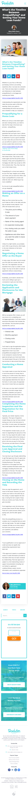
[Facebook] (9, 770)
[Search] (25, 615)
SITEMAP (6, 780)
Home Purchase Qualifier (14, 757)
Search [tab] (5, 609)
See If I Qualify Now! (14, 684)
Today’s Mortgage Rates (14, 761)
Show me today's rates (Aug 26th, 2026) (11, 573)
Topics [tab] (14, 609)
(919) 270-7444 (14, 588)
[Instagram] (12, 770)
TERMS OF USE (12, 780)
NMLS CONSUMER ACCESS (21, 782)
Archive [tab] (22, 609)
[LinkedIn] (15, 770)
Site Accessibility (14, 763)
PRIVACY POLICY (20, 780)
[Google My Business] (19, 770)
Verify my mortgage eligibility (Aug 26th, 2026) (12, 98)
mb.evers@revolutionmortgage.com (14, 752)
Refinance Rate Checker (14, 759)
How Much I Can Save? (14, 714)
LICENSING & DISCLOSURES (7, 782)
